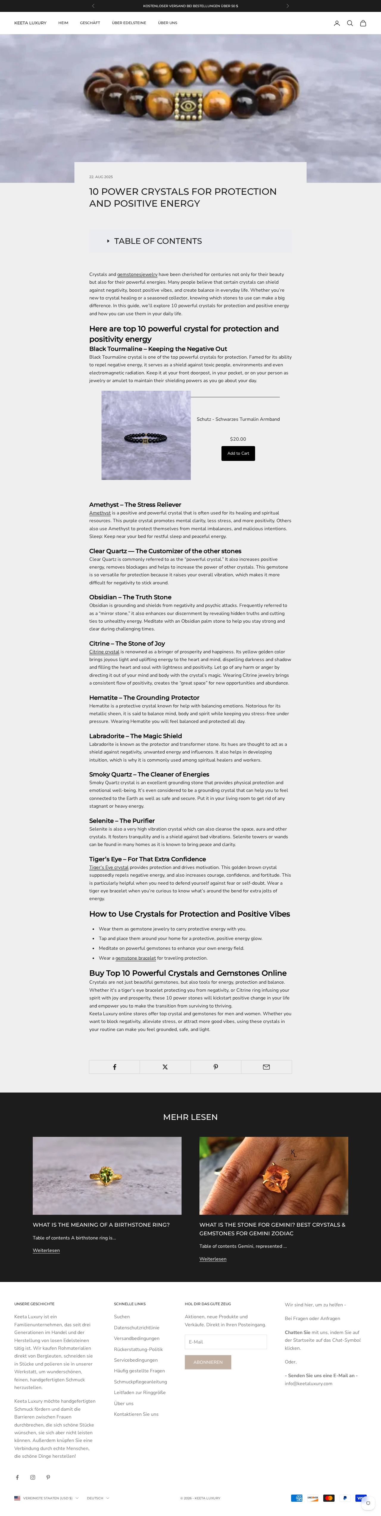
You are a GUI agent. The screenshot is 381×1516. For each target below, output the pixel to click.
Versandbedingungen (137, 1338)
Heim (63, 23)
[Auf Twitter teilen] (165, 1067)
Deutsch (95, 1498)
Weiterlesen (46, 1250)
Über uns (167, 23)
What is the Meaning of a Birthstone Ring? (101, 1225)
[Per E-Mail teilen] (266, 1067)
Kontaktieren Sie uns (136, 1414)
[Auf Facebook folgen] (17, 1477)
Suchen (122, 1316)
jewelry (149, 274)
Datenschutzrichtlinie (137, 1327)
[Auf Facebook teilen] (114, 1067)
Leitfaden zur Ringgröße (140, 1392)
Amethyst (100, 513)
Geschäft (90, 23)
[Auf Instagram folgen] (33, 1477)
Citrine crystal (104, 652)
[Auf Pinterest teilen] (216, 1067)
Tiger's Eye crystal (109, 867)
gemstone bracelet (135, 958)
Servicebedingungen (136, 1360)
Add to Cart (238, 453)
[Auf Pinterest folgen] (48, 1477)
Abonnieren (208, 1362)
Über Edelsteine (129, 23)
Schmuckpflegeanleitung (140, 1382)
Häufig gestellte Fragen (139, 1371)
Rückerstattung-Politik (138, 1349)
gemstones (129, 274)
